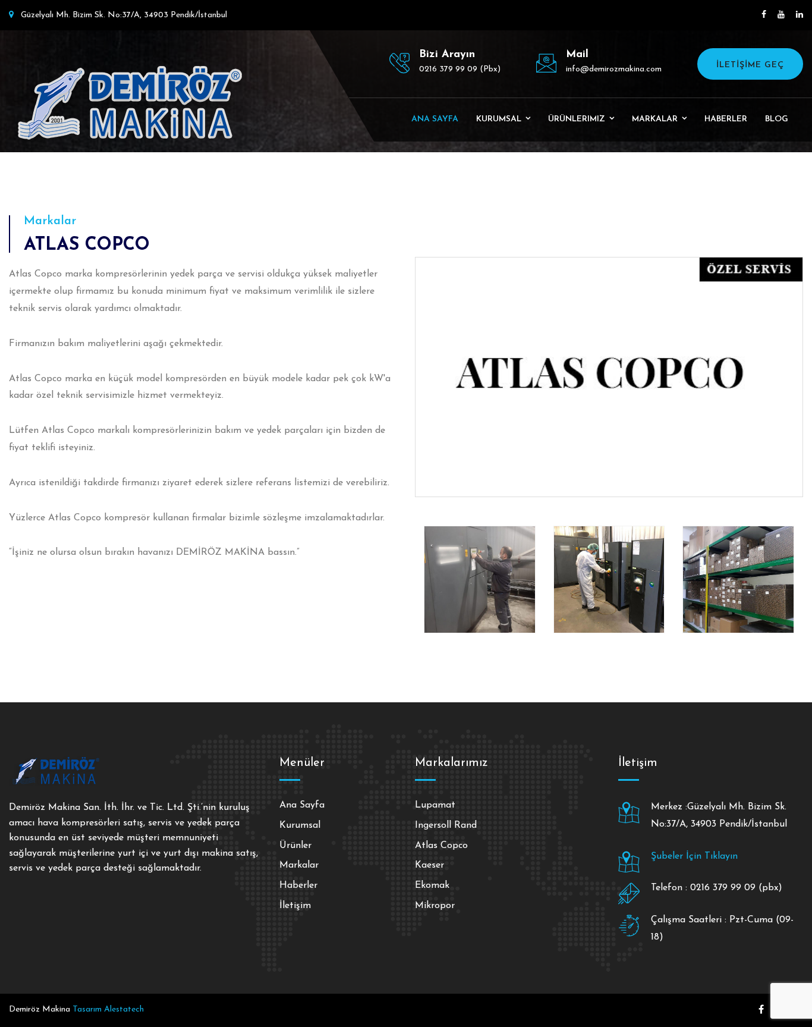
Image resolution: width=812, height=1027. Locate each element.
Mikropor (435, 905)
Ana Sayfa (434, 119)
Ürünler (295, 845)
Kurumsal (498, 119)
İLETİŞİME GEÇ (750, 65)
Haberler (725, 119)
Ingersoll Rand (446, 825)
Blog (776, 119)
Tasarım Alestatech (108, 1009)
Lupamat (435, 805)
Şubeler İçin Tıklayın (694, 856)
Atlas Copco (441, 845)
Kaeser (429, 865)
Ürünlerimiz (576, 119)
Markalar (655, 119)
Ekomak (432, 885)
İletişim (295, 905)
